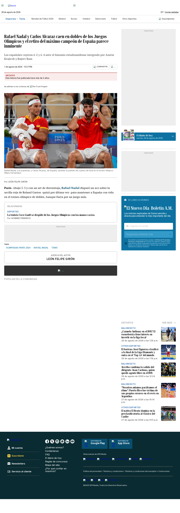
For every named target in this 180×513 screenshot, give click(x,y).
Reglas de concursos (56, 461)
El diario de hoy (53, 458)
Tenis (22, 18)
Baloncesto (100, 19)
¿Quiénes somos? (54, 447)
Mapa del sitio (52, 465)
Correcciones (164, 471)
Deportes (11, 18)
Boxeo (74, 19)
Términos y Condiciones (136, 241)
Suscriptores (168, 19)
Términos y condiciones (113, 471)
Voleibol (86, 19)
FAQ (47, 454)
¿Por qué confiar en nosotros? (56, 470)
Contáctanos (52, 451)
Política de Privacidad (163, 240)
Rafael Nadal (70, 188)
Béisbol (62, 19)
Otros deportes (129, 19)
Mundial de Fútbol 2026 (42, 19)
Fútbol (114, 19)
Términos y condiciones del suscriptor (141, 471)
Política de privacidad (92, 471)
